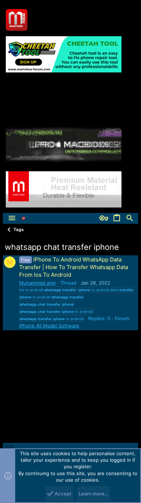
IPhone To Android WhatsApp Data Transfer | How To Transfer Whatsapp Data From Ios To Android (73, 267)
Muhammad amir (37, 283)
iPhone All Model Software (49, 325)
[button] (12, 218)
